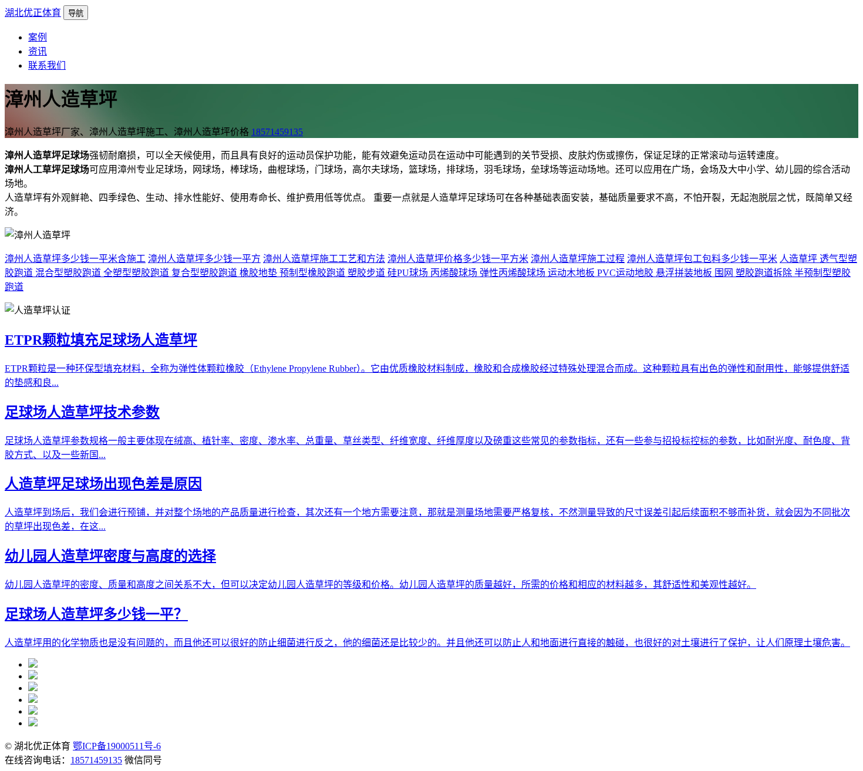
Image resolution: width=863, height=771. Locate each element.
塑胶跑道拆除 (765, 273)
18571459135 (277, 132)
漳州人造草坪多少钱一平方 (204, 259)
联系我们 (47, 65)
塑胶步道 (367, 273)
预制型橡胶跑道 (313, 273)
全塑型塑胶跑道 (137, 273)
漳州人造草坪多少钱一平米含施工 (75, 259)
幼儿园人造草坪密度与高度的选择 (110, 556)
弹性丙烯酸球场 (514, 273)
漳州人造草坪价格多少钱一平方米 (457, 259)
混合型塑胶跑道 (69, 273)
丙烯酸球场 (455, 273)
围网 (725, 273)
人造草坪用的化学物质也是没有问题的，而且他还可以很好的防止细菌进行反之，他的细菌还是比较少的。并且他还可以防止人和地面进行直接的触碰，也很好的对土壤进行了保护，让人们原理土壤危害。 (427, 643)
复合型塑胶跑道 (205, 273)
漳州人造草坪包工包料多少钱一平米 (702, 259)
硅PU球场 (408, 273)
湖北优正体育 (33, 13)
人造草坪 (800, 259)
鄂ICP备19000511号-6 (117, 746)
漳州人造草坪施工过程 (578, 259)
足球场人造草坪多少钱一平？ (96, 614)
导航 (75, 13)
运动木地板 (572, 273)
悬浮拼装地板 (685, 273)
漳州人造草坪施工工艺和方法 (324, 259)
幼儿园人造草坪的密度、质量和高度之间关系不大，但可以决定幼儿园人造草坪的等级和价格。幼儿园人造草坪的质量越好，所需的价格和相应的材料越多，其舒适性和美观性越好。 (380, 585)
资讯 (37, 51)
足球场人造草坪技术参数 (82, 412)
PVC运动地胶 (626, 273)
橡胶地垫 (259, 273)
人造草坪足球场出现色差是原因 (103, 483)
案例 (37, 37)
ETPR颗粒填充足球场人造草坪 (101, 340)
